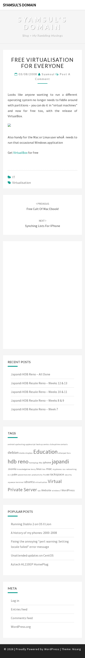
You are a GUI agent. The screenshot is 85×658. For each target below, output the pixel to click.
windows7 (56, 490)
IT (13, 177)
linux (39, 469)
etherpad (62, 453)
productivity (37, 474)
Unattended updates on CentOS (32, 555)
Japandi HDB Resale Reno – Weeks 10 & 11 (39, 392)
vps (39, 490)
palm (14, 474)
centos (46, 444)
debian (13, 452)
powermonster (24, 474)
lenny (33, 469)
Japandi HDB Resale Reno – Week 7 (34, 409)
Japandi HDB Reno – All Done (30, 374)
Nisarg (76, 649)
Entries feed (19, 609)
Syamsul (48, 74)
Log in (15, 601)
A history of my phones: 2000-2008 (34, 533)
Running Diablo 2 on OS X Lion (31, 524)
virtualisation (21, 183)
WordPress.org (21, 627)
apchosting (20, 444)
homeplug (33, 462)
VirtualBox (20, 153)
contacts (64, 444)
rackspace (57, 474)
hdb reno (18, 461)
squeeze (11, 482)
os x (9, 474)
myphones (57, 469)
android (11, 444)
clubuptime (55, 444)
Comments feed (22, 618)
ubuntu (29, 482)
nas (64, 469)
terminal (20, 482)
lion (43, 469)
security (68, 474)
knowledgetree (23, 469)
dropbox (29, 453)
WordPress (68, 490)
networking (71, 469)
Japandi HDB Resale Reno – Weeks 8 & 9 (37, 400)
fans (69, 453)
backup (39, 444)
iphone (47, 462)
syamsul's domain (19, 4)
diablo (22, 453)
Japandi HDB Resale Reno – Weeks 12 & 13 (39, 383)
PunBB (46, 474)
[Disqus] (42, 294)
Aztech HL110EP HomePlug (29, 564)
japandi (60, 461)
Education (45, 451)
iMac (40, 462)
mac (49, 469)
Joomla (12, 469)
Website (46, 490)
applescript (31, 444)
